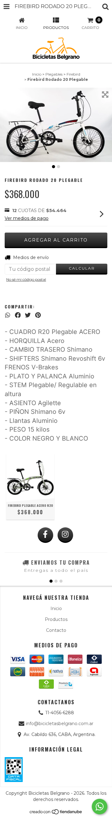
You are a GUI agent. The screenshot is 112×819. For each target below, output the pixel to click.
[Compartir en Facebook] (18, 315)
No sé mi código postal (26, 279)
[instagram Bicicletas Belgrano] (65, 535)
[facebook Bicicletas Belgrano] (45, 535)
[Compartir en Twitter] (28, 315)
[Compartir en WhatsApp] (8, 315)
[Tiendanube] (56, 813)
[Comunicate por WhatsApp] (99, 806)
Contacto (56, 630)
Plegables (54, 74)
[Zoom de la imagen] (105, 94)
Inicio (36, 74)
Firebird (73, 74)
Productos (56, 619)
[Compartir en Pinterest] (38, 315)
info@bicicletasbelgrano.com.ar (59, 723)
